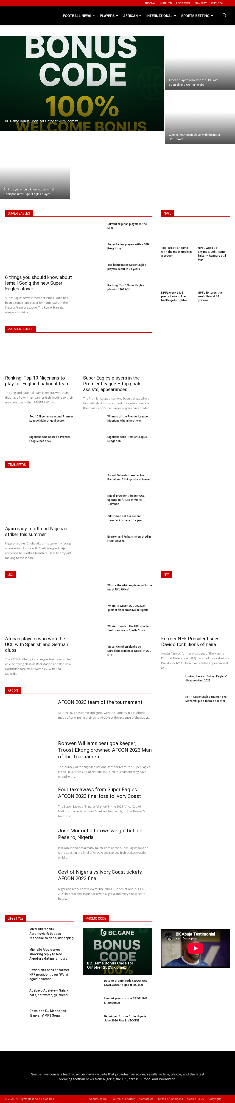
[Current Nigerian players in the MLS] (93, 230)
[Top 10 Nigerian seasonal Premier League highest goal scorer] (15, 422)
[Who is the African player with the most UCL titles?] (200, 117)
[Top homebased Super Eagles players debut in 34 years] (93, 271)
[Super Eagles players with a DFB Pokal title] (93, 250)
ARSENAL (150, 3)
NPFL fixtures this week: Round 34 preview (210, 296)
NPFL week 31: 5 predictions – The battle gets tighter (174, 296)
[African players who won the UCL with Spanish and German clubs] (200, 63)
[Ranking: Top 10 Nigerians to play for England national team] (39, 356)
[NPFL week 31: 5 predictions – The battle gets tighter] (177, 279)
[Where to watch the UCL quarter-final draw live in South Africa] (93, 632)
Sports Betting (195, 15)
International (159, 15)
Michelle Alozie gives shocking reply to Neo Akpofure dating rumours (48, 954)
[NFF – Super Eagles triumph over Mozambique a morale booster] (171, 703)
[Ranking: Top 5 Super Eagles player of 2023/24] (93, 291)
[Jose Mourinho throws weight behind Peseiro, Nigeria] (28, 844)
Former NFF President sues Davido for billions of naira (190, 641)
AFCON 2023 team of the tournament (100, 702)
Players (107, 15)
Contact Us (146, 1099)
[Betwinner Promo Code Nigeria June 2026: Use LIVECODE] (91, 1021)
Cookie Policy (195, 1099)
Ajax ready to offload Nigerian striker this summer (36, 531)
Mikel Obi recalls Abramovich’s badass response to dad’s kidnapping (51, 933)
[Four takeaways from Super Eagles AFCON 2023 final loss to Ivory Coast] (28, 803)
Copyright (214, 1099)
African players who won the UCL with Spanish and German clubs (36, 644)
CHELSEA (217, 3)
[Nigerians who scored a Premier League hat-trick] (15, 443)
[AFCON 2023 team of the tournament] (28, 716)
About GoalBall (98, 1099)
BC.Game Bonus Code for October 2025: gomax (110, 965)
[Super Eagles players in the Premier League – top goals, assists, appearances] (117, 356)
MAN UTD (166, 3)
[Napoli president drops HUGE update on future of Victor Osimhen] (93, 502)
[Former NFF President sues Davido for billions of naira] (195, 609)
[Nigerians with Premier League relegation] (93, 443)
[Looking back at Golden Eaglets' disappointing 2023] (171, 682)
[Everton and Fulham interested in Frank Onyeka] (93, 543)
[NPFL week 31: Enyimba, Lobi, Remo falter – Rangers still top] (214, 234)
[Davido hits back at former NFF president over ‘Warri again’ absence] (15, 976)
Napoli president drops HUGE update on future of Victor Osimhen (126, 500)
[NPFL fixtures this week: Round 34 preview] (214, 279)
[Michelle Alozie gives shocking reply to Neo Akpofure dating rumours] (15, 955)
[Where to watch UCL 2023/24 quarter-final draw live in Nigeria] (93, 612)
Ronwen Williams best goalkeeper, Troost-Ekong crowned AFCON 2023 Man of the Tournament (105, 749)
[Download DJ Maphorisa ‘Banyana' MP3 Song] (15, 1017)
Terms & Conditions (170, 1099)
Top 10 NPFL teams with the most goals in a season (176, 251)
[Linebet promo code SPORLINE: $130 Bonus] (91, 1003)
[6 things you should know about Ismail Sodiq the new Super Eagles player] (35, 172)
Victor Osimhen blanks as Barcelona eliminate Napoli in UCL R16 (129, 651)
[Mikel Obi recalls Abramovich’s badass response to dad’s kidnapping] (15, 935)
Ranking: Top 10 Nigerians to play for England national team (37, 380)
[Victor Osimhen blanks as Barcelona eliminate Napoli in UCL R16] (93, 653)
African (130, 15)
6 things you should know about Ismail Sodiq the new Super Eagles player (38, 283)
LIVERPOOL (183, 3)
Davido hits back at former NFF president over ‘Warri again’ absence (49, 974)
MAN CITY (201, 3)
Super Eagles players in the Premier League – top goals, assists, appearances (113, 383)
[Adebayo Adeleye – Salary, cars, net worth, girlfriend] (15, 996)
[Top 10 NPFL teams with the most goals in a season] (177, 234)
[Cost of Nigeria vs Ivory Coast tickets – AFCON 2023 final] (28, 886)
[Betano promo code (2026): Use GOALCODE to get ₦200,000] (91, 986)
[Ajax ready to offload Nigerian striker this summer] (39, 499)
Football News (77, 15)
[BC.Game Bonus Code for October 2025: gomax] (82, 83)
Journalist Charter (123, 1099)
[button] (224, 16)
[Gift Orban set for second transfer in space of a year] (93, 522)
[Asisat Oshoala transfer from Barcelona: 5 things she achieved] (93, 481)
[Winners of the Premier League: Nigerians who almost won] (93, 422)
